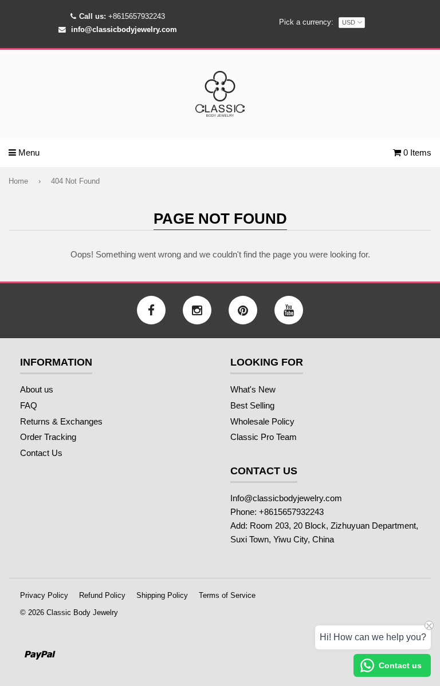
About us (36, 389)
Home (18, 181)
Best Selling (252, 405)
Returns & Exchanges (61, 421)
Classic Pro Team (263, 437)
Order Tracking (48, 437)
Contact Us (41, 453)
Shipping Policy (162, 595)
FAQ (28, 405)
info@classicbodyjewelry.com (124, 29)
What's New (253, 389)
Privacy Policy (44, 595)
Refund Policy (102, 595)
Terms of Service (227, 595)
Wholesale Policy (262, 421)
